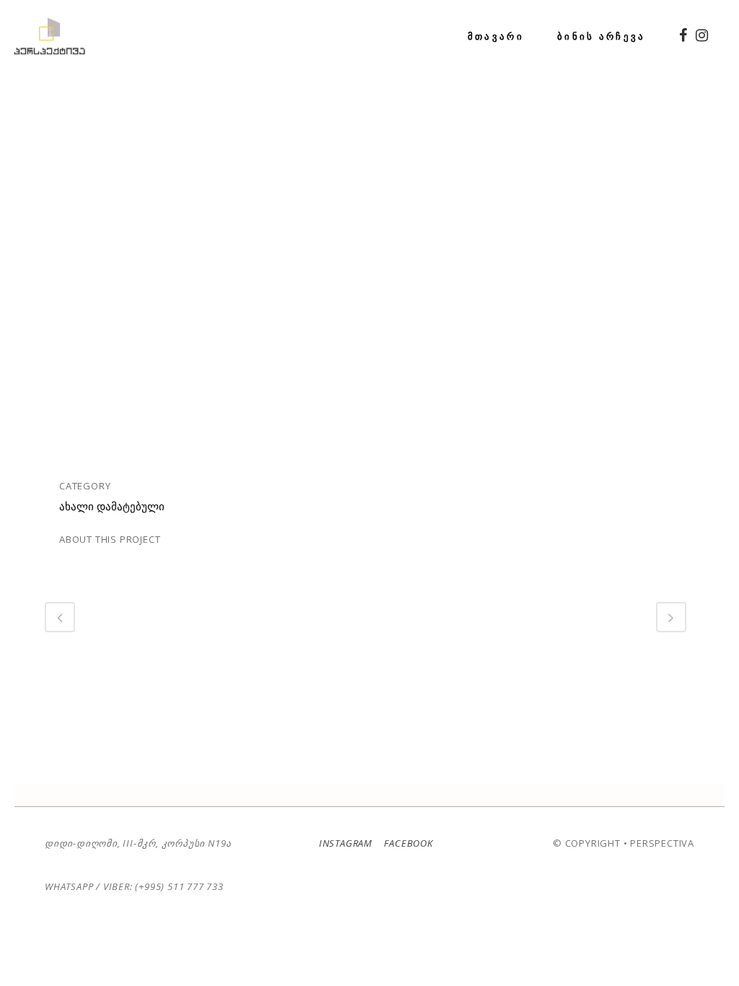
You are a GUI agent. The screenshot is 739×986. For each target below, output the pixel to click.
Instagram (345, 843)
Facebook (407, 843)
